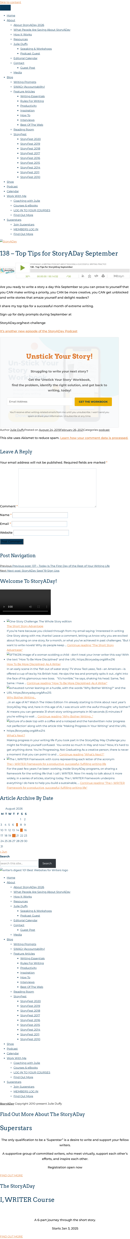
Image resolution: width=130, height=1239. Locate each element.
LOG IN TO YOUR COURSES (32, 210)
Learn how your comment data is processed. (94, 438)
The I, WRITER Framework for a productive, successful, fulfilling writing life (56, 764)
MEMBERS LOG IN (26, 229)
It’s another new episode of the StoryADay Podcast (38, 331)
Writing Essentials (32, 96)
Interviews (27, 120)
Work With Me (16, 196)
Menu (5, 7)
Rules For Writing (32, 101)
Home (11, 15)
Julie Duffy (21, 44)
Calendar (13, 191)
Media (18, 72)
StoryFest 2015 (30, 162)
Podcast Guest (30, 53)
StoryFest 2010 (30, 177)
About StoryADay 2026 (29, 25)
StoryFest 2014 (30, 167)
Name (6, 515)
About (11, 20)
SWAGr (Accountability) (29, 86)
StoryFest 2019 (30, 143)
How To (25, 115)
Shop (10, 181)
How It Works (23, 34)
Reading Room (24, 129)
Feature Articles (24, 91)
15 (21, 830)
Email (5, 524)
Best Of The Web (31, 124)
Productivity (28, 105)
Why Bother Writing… (21, 697)
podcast (104, 429)
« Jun (3, 851)
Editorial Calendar (25, 58)
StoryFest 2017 (30, 153)
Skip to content (10, 2)
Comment (9, 506)
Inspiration (27, 110)
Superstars (14, 219)
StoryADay (7, 1103)
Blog (10, 77)
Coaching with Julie (27, 200)
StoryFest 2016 (30, 158)
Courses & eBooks (26, 205)
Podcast (12, 186)
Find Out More (23, 215)
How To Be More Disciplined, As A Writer (34, 664)
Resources (21, 39)
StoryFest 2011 (29, 172)
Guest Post (27, 67)
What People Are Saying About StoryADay (42, 29)
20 (14, 835)
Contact (19, 63)
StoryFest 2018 (30, 148)
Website (6, 532)
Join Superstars (24, 224)
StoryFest (20, 134)
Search (5, 856)
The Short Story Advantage (25, 626)
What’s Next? (16, 735)
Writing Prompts (25, 82)
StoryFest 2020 (30, 139)
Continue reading (67, 683)
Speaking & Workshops (36, 48)
